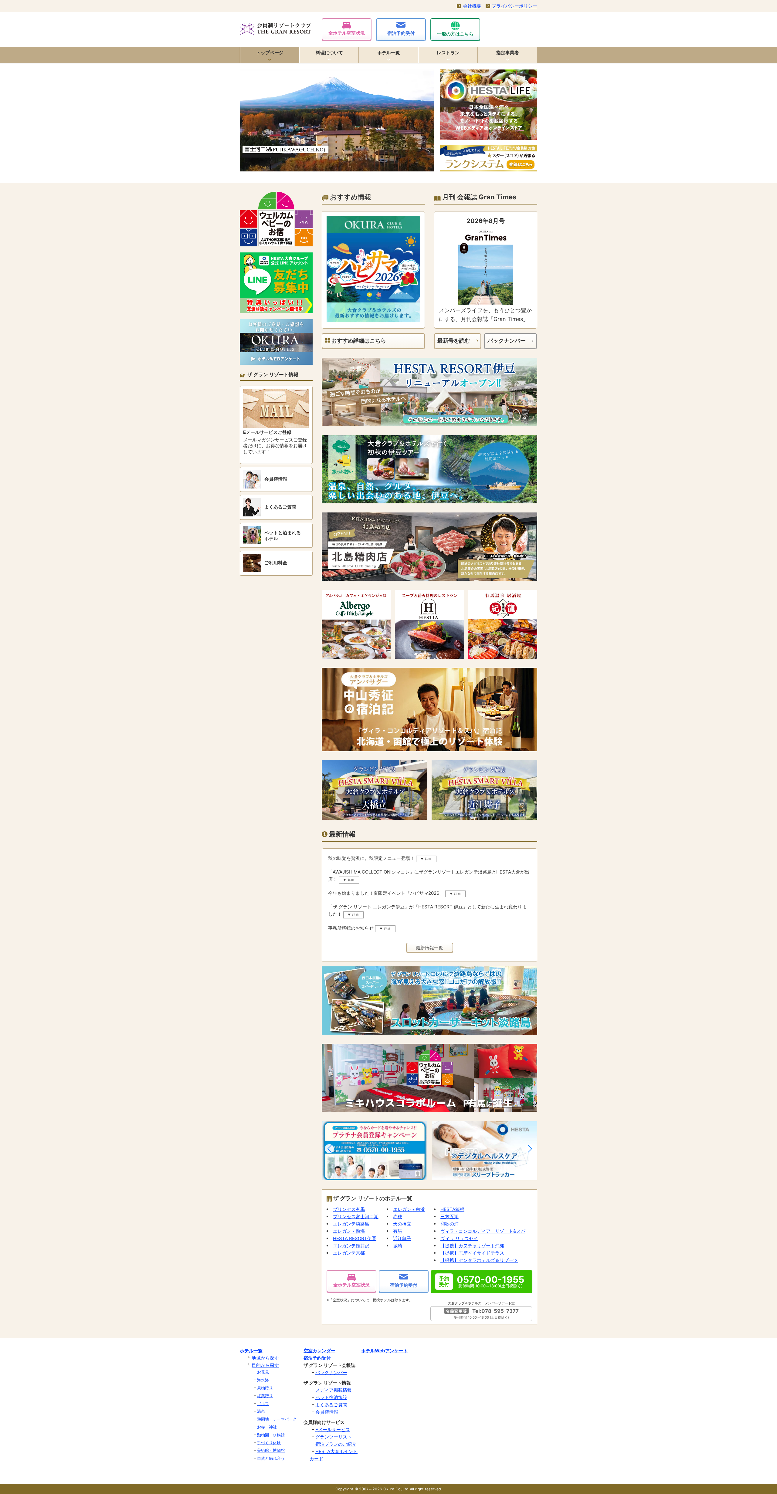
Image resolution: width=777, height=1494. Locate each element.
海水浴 (263, 1379)
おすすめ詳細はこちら (358, 340)
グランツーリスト (333, 1437)
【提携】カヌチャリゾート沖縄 (472, 1246)
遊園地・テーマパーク (277, 1419)
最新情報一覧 (429, 948)
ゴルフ (263, 1403)
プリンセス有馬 (349, 1209)
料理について (329, 53)
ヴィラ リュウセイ (459, 1238)
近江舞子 (402, 1238)
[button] (329, 1148)
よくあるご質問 (331, 1405)
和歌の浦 (449, 1224)
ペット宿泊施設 (331, 1397)
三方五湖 (449, 1216)
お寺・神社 (267, 1427)
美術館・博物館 (271, 1450)
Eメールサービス (332, 1429)
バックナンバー (506, 340)
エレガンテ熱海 (349, 1231)
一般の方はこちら (455, 34)
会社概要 (472, 6)
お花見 (263, 1372)
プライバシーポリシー (514, 6)
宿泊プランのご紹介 (335, 1444)
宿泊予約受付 (401, 33)
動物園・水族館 (271, 1434)
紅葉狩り (265, 1395)
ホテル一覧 (388, 53)
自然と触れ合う (271, 1458)
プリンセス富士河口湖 (355, 1216)
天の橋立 (402, 1224)
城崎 (397, 1246)
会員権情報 (326, 1412)
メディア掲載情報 (333, 1390)
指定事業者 (507, 53)
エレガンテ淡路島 (351, 1224)
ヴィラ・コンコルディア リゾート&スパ (482, 1231)
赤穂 (397, 1216)
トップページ (269, 53)
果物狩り (265, 1387)
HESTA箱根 (452, 1209)
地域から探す (265, 1358)
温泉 (261, 1411)
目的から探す (265, 1365)
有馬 (397, 1231)
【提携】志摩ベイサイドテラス (472, 1253)
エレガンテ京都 (349, 1253)
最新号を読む (453, 340)
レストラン (448, 53)
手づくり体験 (269, 1442)
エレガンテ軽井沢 (351, 1246)
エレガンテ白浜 (409, 1209)
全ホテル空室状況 (346, 33)
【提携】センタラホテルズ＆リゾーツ (479, 1260)
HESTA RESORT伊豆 (354, 1238)
